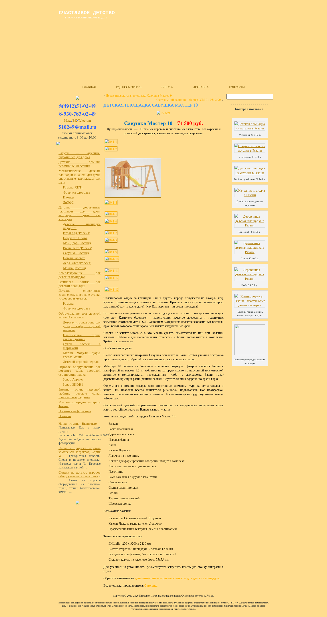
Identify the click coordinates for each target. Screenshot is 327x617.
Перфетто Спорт (75, 238)
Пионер (68, 197)
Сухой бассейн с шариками (82, 345)
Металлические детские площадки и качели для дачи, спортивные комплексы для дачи (80, 176)
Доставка (201, 87)
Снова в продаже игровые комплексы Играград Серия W (80, 452)
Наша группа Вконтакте (78, 423)
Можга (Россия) (74, 268)
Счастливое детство (87, 13)
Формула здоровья (76, 192)
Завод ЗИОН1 (73, 384)
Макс (67, 120)
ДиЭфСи (69, 202)
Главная (89, 87)
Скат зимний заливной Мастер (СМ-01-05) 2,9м (188, 99)
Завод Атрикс (73, 379)
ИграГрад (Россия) (76, 232)
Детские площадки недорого (82, 226)
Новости (65, 416)
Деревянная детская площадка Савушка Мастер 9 (139, 95)
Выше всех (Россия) (77, 248)
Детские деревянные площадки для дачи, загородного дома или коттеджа (80, 213)
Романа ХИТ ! (73, 187)
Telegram (84, 120)
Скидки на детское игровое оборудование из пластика (80, 474)
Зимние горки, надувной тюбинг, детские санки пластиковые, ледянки (80, 393)
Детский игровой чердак (81, 361)
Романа (68, 303)
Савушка (150, 585)
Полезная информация (75, 411)
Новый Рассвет (74, 258)
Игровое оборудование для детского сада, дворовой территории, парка (80, 370)
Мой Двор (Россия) (77, 242)
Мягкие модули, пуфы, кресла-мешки (82, 354)
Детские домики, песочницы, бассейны (80, 163)
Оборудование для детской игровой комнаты (80, 315)
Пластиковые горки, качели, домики (82, 337)
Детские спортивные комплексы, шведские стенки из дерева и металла (80, 294)
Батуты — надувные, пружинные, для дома (80, 155)
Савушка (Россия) (76, 252)
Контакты (237, 87)
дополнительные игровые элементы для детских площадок (177, 578)
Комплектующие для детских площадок (80, 274)
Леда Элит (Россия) (77, 262)
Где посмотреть (128, 87)
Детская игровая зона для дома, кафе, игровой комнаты (82, 326)
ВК (75, 120)
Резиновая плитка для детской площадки (80, 283)
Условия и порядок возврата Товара (80, 404)
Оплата (167, 87)
